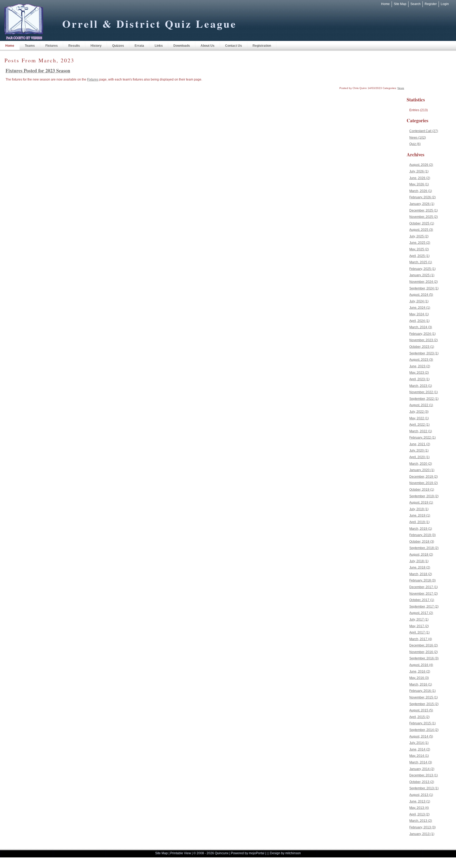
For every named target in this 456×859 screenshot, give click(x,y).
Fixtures (92, 79)
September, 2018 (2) (424, 548)
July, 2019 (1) (419, 509)
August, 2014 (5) (421, 736)
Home (385, 4)
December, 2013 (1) (423, 775)
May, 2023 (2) (419, 372)
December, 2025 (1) (423, 210)
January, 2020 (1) (421, 470)
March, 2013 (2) (420, 821)
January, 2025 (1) (421, 275)
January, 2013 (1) (421, 834)
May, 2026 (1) (419, 184)
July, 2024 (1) (419, 301)
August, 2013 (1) (421, 795)
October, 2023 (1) (421, 347)
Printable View (180, 853)
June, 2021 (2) (419, 444)
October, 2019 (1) (421, 489)
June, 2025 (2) (419, 243)
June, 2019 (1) (419, 515)
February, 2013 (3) (422, 827)
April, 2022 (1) (419, 424)
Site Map (400, 4)
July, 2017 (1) (419, 619)
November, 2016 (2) (423, 652)
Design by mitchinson (285, 853)
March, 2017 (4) (420, 639)
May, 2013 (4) (419, 808)
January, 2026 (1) (421, 204)
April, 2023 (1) (419, 379)
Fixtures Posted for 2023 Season (38, 70)
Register (431, 4)
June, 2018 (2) (419, 567)
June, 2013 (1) (419, 801)
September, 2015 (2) (424, 704)
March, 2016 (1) (420, 684)
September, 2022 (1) (424, 399)
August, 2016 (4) (421, 665)
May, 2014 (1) (419, 756)
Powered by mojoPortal (247, 853)
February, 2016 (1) (422, 691)
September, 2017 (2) (424, 606)
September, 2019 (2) (424, 496)
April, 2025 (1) (419, 256)
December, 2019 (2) (423, 476)
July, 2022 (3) (419, 412)
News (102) (417, 137)
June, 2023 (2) (419, 366)
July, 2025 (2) (419, 236)
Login (445, 4)
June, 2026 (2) (419, 178)
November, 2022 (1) (423, 392)
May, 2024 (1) (419, 314)
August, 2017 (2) (421, 613)
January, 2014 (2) (421, 769)
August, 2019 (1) (421, 502)
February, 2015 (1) (422, 723)
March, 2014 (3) (420, 762)
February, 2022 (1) (422, 437)
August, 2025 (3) (421, 230)
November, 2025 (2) (423, 217)
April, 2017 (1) (419, 632)
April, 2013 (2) (419, 814)
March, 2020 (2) (420, 464)
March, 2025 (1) (420, 262)
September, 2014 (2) (424, 730)
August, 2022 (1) (421, 405)
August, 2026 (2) (421, 165)
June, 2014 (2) (419, 749)
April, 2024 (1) (419, 321)
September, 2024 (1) (424, 288)
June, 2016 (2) (419, 671)
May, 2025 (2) (419, 249)
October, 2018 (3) (421, 541)
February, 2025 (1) (422, 269)
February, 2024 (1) (422, 334)
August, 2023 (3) (421, 360)
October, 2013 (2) (421, 782)
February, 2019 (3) (422, 535)
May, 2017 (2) (419, 626)
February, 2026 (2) (422, 197)
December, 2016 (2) (423, 645)
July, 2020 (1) (419, 450)
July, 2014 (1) (419, 743)
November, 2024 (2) (423, 282)
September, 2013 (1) (424, 788)
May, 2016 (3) (419, 678)
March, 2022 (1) (420, 431)
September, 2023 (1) (424, 353)
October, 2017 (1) (421, 600)
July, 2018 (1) (419, 561)
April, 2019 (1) (419, 522)
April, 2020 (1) (419, 457)
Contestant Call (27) (423, 131)
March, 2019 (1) (420, 529)
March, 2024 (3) (420, 327)
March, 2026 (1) (420, 191)
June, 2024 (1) (419, 307)
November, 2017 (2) (423, 593)
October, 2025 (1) (421, 223)
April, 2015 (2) (419, 717)
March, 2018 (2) (420, 574)
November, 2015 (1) (423, 697)
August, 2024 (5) (421, 295)
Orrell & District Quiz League (149, 23)
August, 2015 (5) (421, 710)
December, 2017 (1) (423, 587)
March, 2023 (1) (420, 386)
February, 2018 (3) (422, 580)
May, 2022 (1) (419, 418)
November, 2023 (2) (423, 340)
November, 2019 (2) (423, 483)
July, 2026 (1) (419, 171)
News (400, 88)
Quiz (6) (415, 144)
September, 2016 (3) (424, 658)
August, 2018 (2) (421, 554)
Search (415, 4)
